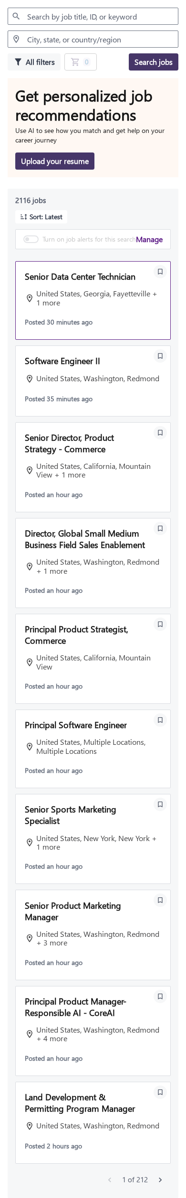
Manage (149, 239)
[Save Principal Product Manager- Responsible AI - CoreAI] (160, 996)
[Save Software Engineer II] (160, 356)
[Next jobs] (160, 1179)
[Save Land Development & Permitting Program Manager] (160, 1092)
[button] (41, 216)
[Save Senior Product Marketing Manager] (160, 900)
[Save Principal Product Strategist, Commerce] (160, 624)
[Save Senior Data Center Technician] (160, 271)
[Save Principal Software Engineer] (160, 720)
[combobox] (93, 16)
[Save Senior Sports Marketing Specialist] (160, 804)
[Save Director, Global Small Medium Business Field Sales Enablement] (160, 528)
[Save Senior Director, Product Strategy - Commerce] (160, 432)
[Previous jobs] (109, 1179)
